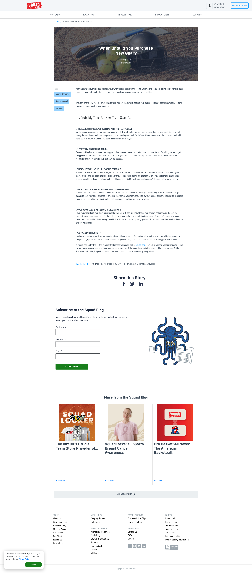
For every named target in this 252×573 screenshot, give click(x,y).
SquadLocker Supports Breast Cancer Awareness (124, 448)
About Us (57, 518)
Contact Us (197, 15)
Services (94, 549)
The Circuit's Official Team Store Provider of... (77, 446)
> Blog (58, 21)
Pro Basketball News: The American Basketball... (172, 448)
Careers (131, 538)
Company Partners (98, 518)
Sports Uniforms (62, 94)
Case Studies (58, 536)
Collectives (95, 522)
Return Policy (171, 518)
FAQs (130, 535)
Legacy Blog (58, 543)
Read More (60, 480)
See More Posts (126, 494)
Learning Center (97, 546)
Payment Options (135, 522)
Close (33, 565)
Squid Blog (57, 539)
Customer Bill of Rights (137, 518)
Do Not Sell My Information (177, 539)
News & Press (58, 532)
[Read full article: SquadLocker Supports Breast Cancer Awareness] (126, 422)
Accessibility (170, 532)
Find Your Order (162, 15)
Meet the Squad (59, 529)
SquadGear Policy (172, 525)
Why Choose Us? (60, 522)
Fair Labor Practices (173, 536)
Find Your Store (125, 15)
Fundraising (95, 535)
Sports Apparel (62, 101)
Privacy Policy (24, 559)
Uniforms (94, 542)
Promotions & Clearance (100, 531)
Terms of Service (172, 529)
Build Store (239, 5)
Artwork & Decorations (100, 538)
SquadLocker (141, 244)
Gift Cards (95, 553)
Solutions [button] (54, 15)
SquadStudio (88, 15)
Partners (59, 108)
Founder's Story (59, 525)
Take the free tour (83, 264)
